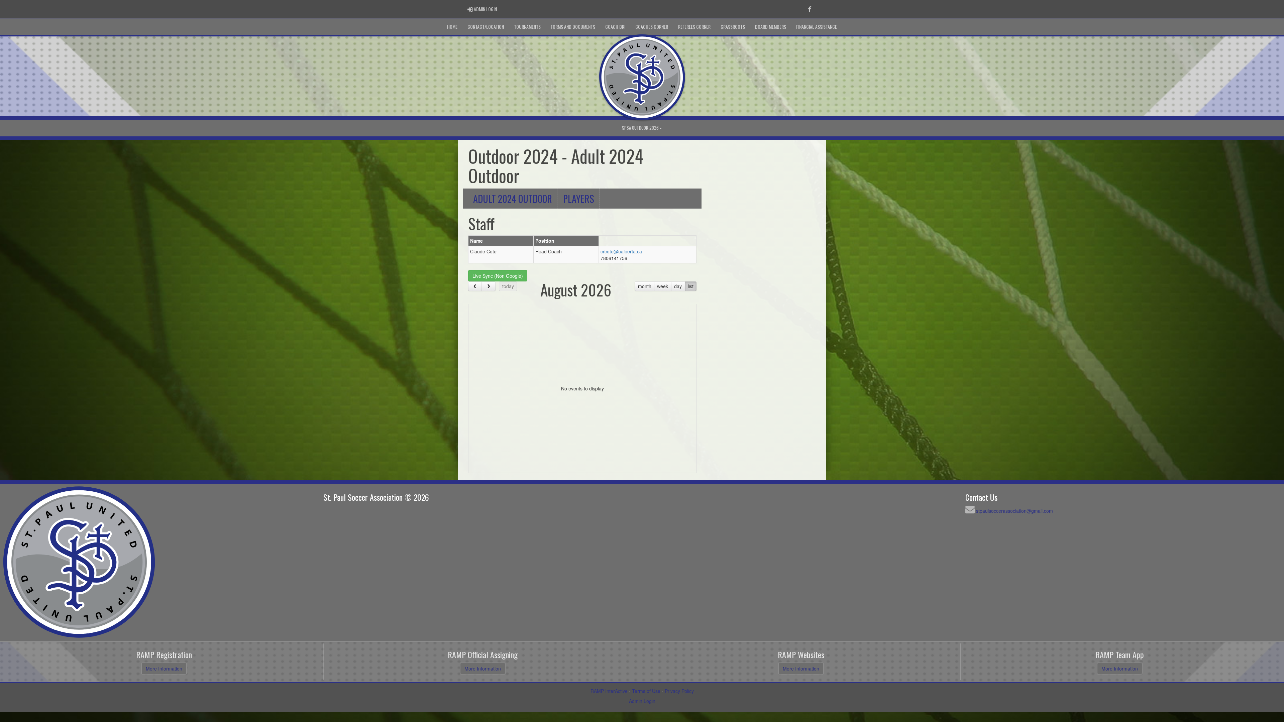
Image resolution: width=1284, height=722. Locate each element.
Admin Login (642, 701)
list (690, 286)
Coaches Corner (651, 26)
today (508, 286)
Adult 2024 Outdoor (512, 199)
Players (578, 199)
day (678, 286)
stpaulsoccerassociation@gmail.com (1014, 510)
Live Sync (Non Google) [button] (497, 275)
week (662, 286)
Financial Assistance (816, 26)
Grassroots (733, 26)
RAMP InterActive (609, 691)
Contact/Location (485, 26)
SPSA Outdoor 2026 (640, 128)
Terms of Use (646, 691)
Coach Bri (615, 26)
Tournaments (527, 26)
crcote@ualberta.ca (621, 251)
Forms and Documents (573, 26)
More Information (164, 668)
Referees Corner (694, 26)
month (644, 286)
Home (452, 26)
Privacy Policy (679, 691)
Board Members (770, 26)
